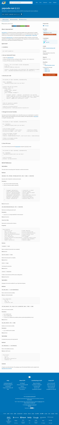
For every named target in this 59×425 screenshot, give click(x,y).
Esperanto (52, 413)
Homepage (46, 25)
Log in (50, 2)
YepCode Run (4, 32)
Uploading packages (7, 384)
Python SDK (34, 35)
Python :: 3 (47, 68)
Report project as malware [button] (50, 74)
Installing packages (7, 383)
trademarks (40, 401)
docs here (36, 116)
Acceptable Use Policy (50, 389)
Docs (40, 2)
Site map (29, 406)
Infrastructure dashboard (22, 384)
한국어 (56, 413)
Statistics (22, 386)
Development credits (36, 389)
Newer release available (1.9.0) (50, 34)
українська (25, 413)
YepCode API (17, 146)
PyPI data (45, 30)
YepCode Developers (50, 48)
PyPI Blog (22, 383)
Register (54, 2)
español (8, 413)
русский (46, 413)
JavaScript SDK (28, 35)
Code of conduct (50, 386)
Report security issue (51, 384)
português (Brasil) (19, 413)
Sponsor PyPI (36, 387)
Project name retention (7, 387)
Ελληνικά (29, 413)
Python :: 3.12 (47, 70)
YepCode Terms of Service (7, 368)
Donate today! (29, 399)
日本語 (15, 413)
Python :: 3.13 (47, 71)
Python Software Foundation (29, 402)
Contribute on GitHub (36, 384)
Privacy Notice (50, 387)
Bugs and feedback (36, 383)
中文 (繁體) (42, 413)
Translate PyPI (36, 386)
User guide (7, 386)
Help (37, 2)
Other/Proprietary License (50, 65)
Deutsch (33, 413)
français (11, 413)
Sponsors (45, 2)
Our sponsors (22, 389)
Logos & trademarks (22, 387)
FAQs (8, 389)
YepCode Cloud (9, 37)
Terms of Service (50, 383)
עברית (49, 413)
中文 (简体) (37, 413)
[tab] (5, 19)
